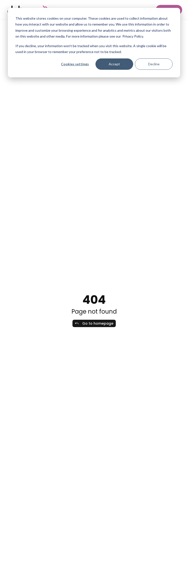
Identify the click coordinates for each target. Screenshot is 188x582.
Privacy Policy (132, 36)
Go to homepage (97, 323)
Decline (154, 64)
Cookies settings (75, 64)
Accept (114, 64)
